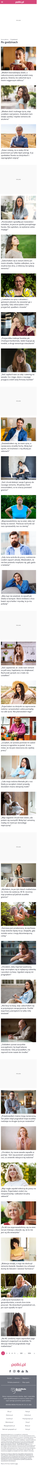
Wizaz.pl (27, 1426)
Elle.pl (9, 1411)
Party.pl (27, 1411)
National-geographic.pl (9, 1429)
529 (21, 1353)
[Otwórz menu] (2, 2)
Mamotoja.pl (9, 1422)
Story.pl (27, 1429)
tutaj (16, 1463)
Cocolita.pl (9, 1419)
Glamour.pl (9, 1415)
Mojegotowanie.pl (9, 1426)
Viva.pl (28, 1422)
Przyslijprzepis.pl (28, 1419)
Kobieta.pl (27, 1415)
